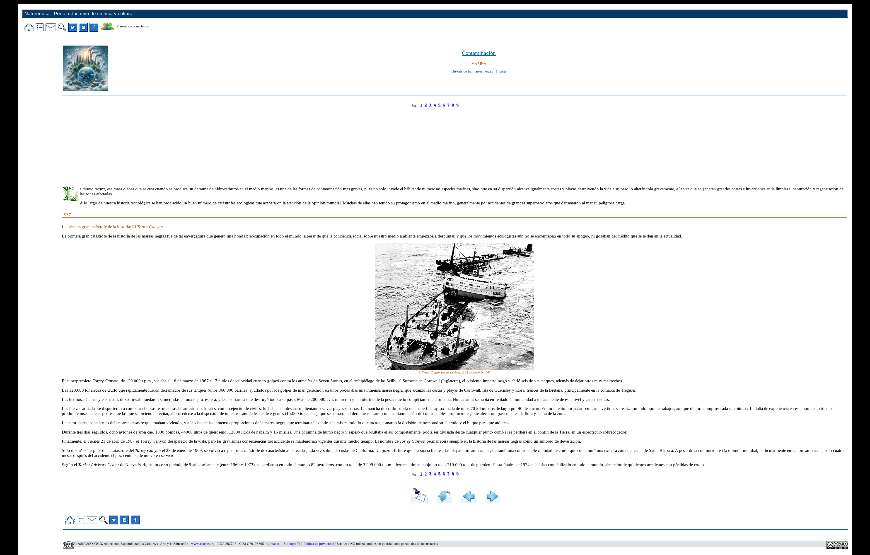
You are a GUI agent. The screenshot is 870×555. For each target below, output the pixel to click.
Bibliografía (291, 543)
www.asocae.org (203, 543)
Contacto (272, 543)
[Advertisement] (198, 143)
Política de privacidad (319, 543)
